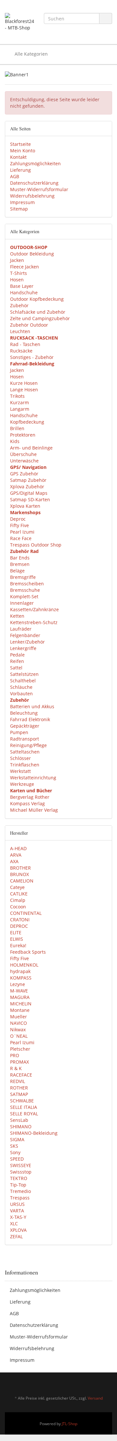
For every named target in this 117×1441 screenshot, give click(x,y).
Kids (15, 441)
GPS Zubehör (24, 474)
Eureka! (18, 945)
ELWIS (16, 939)
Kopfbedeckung (27, 422)
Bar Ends (20, 558)
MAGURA (20, 997)
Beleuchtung (24, 713)
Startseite (20, 144)
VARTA (17, 1211)
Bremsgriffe (23, 577)
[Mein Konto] (105, 54)
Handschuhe (24, 292)
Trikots (17, 396)
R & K (16, 1068)
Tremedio (20, 1191)
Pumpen (19, 732)
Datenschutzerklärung (34, 183)
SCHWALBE (22, 1101)
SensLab (19, 1120)
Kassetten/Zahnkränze (34, 609)
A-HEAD (18, 848)
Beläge (17, 571)
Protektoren (22, 435)
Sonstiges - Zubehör (32, 357)
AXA (14, 861)
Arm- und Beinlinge (31, 448)
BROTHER (20, 868)
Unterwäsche (24, 461)
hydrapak (20, 971)
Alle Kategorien (30, 54)
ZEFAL (16, 1236)
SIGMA (17, 1139)
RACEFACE (21, 1075)
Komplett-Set (24, 596)
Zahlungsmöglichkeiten (35, 163)
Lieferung (20, 170)
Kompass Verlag (27, 803)
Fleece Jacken (24, 267)
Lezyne (17, 984)
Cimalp (17, 900)
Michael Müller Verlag (34, 810)
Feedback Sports (28, 952)
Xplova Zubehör (27, 486)
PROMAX (19, 1062)
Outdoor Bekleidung (32, 254)
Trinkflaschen (24, 765)
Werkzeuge (22, 784)
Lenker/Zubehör (27, 642)
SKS (14, 1146)
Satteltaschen (25, 752)
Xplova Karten (25, 506)
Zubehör (19, 305)
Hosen (17, 279)
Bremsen (20, 564)
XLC (14, 1223)
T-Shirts (18, 273)
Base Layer (21, 286)
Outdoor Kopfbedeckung (37, 299)
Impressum (22, 202)
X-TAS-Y (18, 1217)
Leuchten (20, 331)
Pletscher (20, 1049)
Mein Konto (22, 150)
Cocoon (18, 907)
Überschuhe (23, 454)
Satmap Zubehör (28, 480)
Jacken (17, 260)
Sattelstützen (24, 674)
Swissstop (21, 1172)
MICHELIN (21, 1004)
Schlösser (20, 758)
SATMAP (19, 1094)
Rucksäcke (21, 351)
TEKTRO (18, 1178)
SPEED (17, 1159)
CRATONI (20, 919)
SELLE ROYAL (24, 1114)
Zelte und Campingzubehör (40, 318)
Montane (20, 1010)
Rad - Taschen (25, 344)
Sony (15, 1152)
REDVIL (17, 1081)
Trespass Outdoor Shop (35, 545)
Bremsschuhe (25, 590)
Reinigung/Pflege (28, 745)
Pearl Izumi (22, 532)
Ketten (17, 616)
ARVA (15, 855)
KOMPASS (21, 978)
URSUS (17, 1204)
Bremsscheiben (27, 583)
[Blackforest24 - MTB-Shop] (19, 22)
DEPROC (19, 926)
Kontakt (18, 157)
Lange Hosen (24, 389)
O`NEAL (19, 1036)
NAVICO (18, 1023)
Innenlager (22, 603)
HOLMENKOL (24, 965)
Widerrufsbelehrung (32, 196)
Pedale (17, 655)
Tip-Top (18, 1185)
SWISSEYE (20, 1165)
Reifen (17, 661)
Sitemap (19, 209)
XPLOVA (18, 1230)
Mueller (18, 1016)
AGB (14, 176)
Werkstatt (20, 771)
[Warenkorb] (89, 54)
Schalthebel (23, 680)
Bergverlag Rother (29, 797)
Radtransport (24, 739)
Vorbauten (21, 693)
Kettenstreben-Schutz (34, 622)
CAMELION (21, 881)
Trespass (20, 1198)
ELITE (15, 932)
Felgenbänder (25, 635)
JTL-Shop (69, 1423)
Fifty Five (19, 525)
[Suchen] (105, 19)
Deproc (18, 519)
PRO (14, 1055)
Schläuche (21, 687)
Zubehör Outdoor (29, 325)
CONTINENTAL (26, 913)
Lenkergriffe (23, 648)
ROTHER (19, 1088)
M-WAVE (19, 991)
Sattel (16, 668)
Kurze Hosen (24, 383)
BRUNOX (19, 874)
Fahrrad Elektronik (30, 719)
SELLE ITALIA (23, 1107)
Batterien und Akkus (32, 706)
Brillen (17, 428)
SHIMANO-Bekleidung (34, 1133)
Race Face (21, 538)
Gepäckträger (24, 726)
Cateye (17, 887)
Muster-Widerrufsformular (39, 189)
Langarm (19, 409)
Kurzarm (19, 402)
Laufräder (21, 629)
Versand (95, 1398)
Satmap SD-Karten (30, 499)
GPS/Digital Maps (28, 493)
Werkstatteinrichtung (33, 778)
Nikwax (18, 1029)
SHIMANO (21, 1126)
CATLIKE (19, 894)
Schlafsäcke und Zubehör (37, 312)
